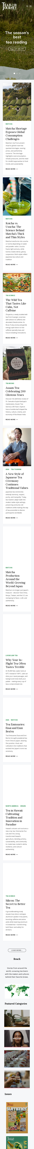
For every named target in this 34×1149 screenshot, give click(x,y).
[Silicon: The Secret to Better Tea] (17, 878)
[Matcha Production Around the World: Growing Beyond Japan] (17, 545)
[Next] (31, 39)
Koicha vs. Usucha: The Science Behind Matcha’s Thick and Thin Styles (15, 230)
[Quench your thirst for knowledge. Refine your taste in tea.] (9, 6)
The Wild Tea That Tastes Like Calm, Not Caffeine (16, 305)
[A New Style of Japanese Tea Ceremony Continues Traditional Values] (17, 447)
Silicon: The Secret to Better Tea (15, 904)
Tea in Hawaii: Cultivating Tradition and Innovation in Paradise (14, 817)
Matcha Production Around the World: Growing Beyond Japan (15, 579)
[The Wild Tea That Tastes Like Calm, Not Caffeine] (17, 282)
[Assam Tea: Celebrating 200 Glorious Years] (17, 363)
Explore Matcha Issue (24, 51)
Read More (10, 169)
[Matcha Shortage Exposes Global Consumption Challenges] (17, 102)
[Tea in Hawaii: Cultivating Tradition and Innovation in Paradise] (17, 784)
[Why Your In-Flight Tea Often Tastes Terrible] (17, 633)
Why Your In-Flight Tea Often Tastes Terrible (16, 663)
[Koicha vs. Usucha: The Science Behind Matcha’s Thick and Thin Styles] (17, 196)
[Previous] (2, 39)
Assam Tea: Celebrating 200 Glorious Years (16, 391)
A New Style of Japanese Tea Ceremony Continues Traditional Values (17, 481)
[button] (17, 950)
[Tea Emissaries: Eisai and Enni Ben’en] (17, 707)
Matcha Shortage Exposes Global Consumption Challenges (16, 134)
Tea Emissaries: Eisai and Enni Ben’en (15, 728)
